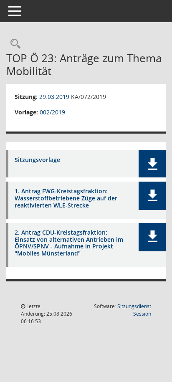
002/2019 (52, 112)
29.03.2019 (54, 97)
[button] (152, 163)
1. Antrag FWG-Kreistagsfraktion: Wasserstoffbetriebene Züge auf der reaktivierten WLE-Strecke (66, 198)
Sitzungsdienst (134, 310)
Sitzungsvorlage (37, 160)
